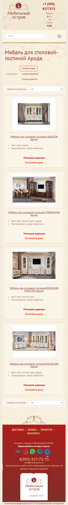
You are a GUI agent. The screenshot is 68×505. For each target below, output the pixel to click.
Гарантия (46, 429)
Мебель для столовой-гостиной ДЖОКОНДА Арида (34, 214)
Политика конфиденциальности (19, 503)
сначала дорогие (29, 79)
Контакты (33, 433)
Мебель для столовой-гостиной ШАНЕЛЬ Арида (34, 138)
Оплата (32, 429)
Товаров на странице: (16, 89)
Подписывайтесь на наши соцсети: (34, 446)
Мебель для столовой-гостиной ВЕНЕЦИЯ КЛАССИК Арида (34, 289)
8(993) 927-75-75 (34, 459)
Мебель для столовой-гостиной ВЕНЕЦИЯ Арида (34, 365)
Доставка (18, 429)
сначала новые (28, 68)
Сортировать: (12, 74)
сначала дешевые (30, 73)
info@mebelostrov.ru (34, 462)
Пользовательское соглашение (49, 503)
